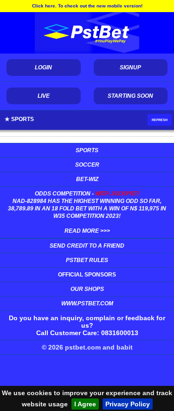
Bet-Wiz (87, 179)
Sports (87, 150)
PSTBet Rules (87, 260)
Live (44, 96)
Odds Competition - (87, 212)
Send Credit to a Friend (87, 246)
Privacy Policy (127, 404)
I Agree (85, 404)
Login (43, 67)
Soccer (87, 165)
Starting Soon (130, 96)
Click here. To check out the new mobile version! (87, 5)
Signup (130, 67)
